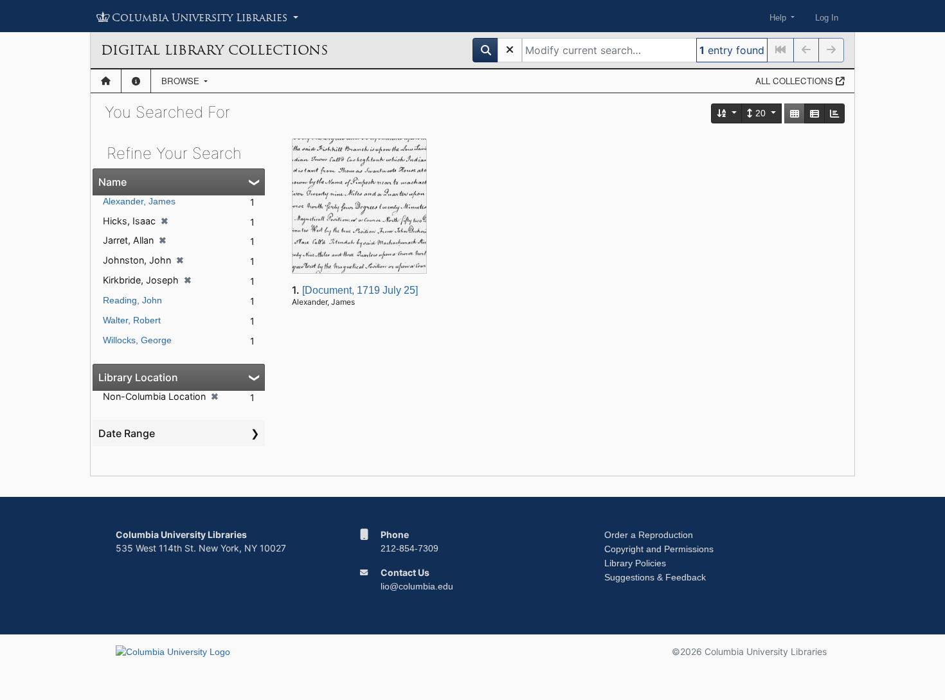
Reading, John (132, 300)
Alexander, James (139, 201)
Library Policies (635, 563)
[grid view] (794, 113)
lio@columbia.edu (417, 586)
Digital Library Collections (214, 50)
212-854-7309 (409, 548)
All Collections (795, 81)
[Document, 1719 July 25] (360, 290)
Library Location (138, 377)
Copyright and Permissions (659, 549)
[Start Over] (510, 50)
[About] (136, 81)
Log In (826, 17)
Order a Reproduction (648, 535)
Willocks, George (137, 340)
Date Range (126, 433)
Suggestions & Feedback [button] (655, 577)
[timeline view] (834, 113)
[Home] (106, 81)
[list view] (814, 113)
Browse (181, 81)
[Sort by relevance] (727, 113)
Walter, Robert (132, 320)
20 (760, 113)
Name (112, 181)
